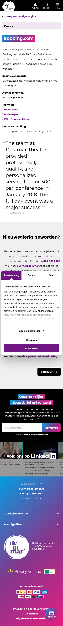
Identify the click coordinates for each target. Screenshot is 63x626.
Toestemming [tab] (11, 275)
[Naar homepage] (8, 7)
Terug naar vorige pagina (20, 16)
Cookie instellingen (30, 331)
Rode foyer (11, 114)
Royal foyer (11, 109)
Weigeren (31, 340)
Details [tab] (32, 275)
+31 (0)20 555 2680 (31, 493)
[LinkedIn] (31, 459)
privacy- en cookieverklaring (38, 356)
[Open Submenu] (57, 25)
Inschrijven (51, 427)
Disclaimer (31, 613)
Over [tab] (51, 275)
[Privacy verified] (24, 571)
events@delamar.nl (29, 265)
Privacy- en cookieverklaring (31, 608)
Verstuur (46, 371)
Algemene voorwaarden (31, 618)
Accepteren (31, 348)
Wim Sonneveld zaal (17, 119)
